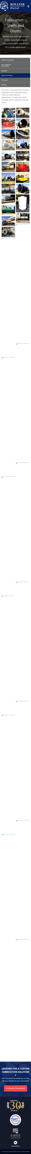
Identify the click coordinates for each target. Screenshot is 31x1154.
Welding (3, 85)
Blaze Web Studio (24, 1151)
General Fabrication (7, 60)
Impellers (4, 71)
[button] (15, 1088)
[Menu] (28, 6)
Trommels (4, 80)
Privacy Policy (16, 1146)
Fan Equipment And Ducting (6, 65)
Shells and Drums (7, 75)
